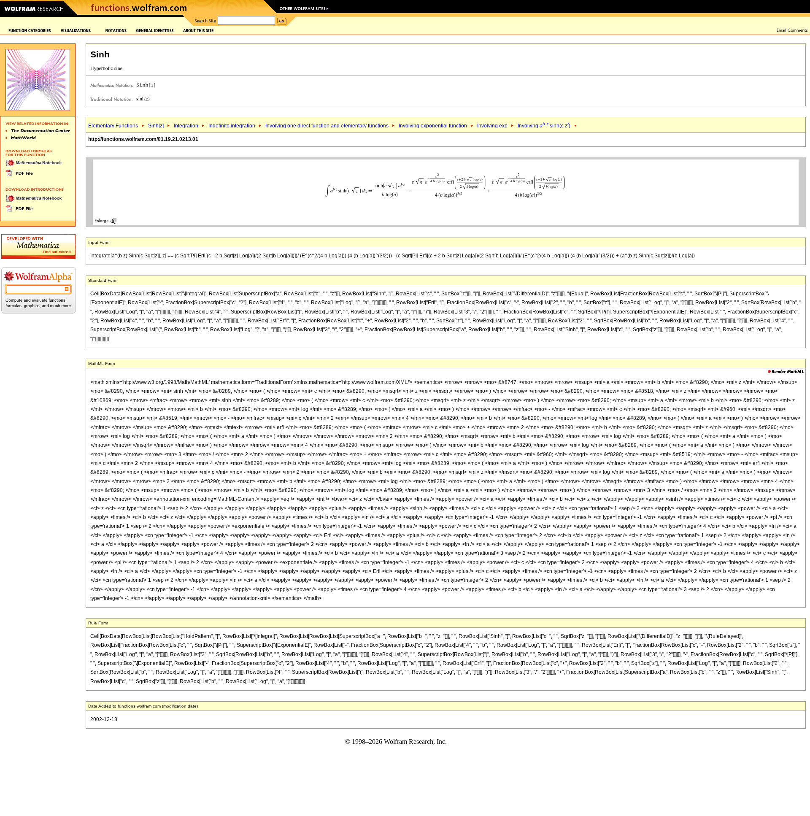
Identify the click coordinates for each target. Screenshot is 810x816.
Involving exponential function (433, 126)
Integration (186, 126)
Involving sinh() (544, 126)
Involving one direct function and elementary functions (327, 126)
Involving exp (492, 126)
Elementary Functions (113, 126)
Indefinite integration (231, 126)
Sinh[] (156, 126)
